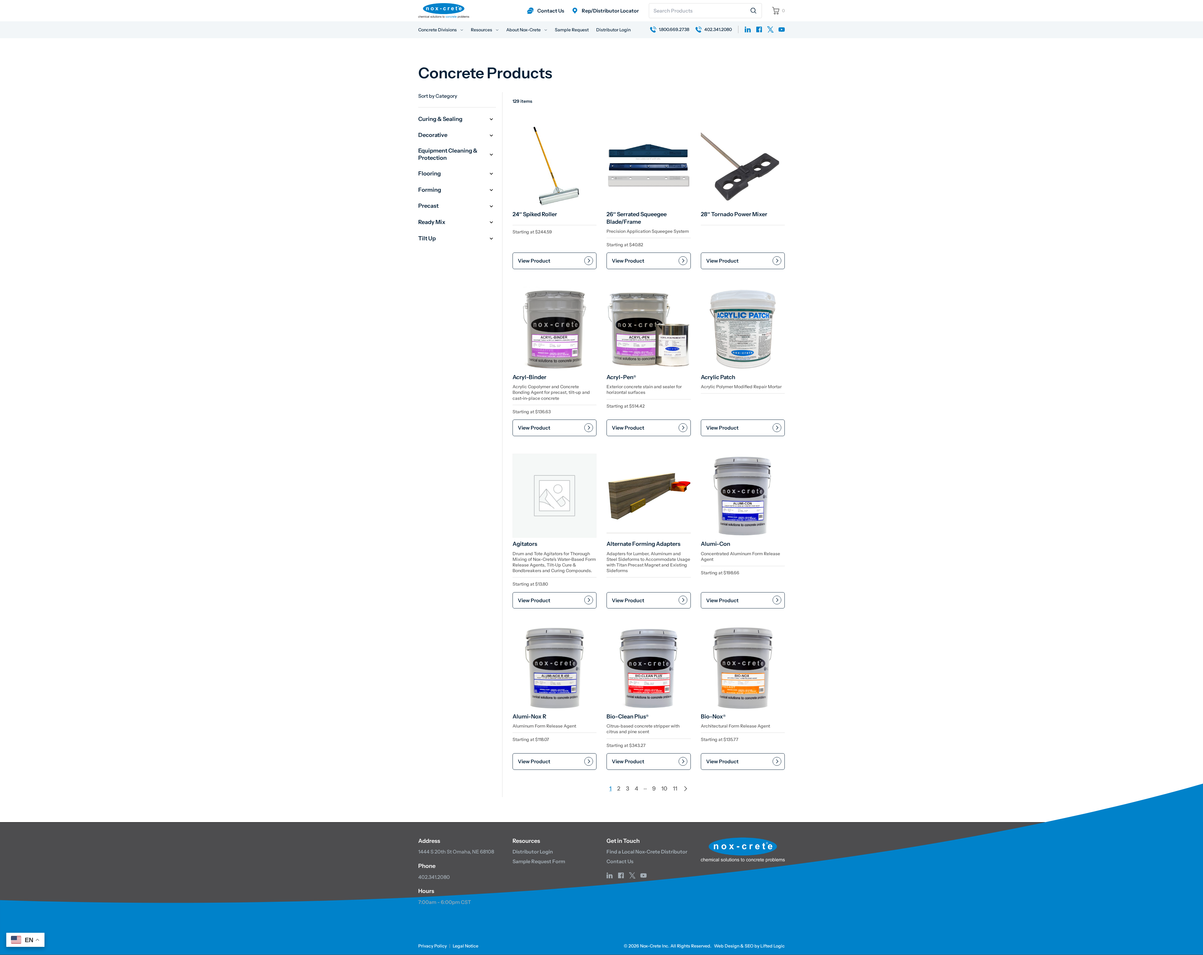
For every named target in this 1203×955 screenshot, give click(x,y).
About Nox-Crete (524, 30)
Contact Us (620, 861)
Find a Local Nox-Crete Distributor (647, 851)
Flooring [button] (429, 173)
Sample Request (572, 30)
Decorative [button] (432, 135)
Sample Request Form (539, 861)
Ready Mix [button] (431, 222)
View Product (534, 261)
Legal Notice (465, 946)
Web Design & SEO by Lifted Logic (749, 946)
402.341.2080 (434, 877)
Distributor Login (613, 30)
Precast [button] (428, 205)
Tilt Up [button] (427, 238)
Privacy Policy (432, 946)
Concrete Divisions (438, 30)
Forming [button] (429, 189)
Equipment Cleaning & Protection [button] (447, 154)
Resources (482, 30)
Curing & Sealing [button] (440, 119)
